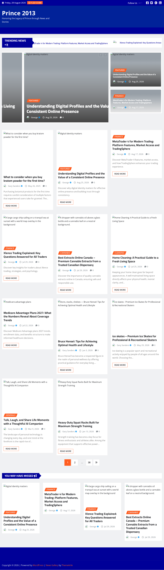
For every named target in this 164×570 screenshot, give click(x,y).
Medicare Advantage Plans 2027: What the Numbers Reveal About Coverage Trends (27, 316)
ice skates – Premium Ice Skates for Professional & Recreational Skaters (134, 338)
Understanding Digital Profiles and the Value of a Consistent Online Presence (52, 108)
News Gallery (52, 565)
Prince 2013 (18, 13)
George (13, 117)
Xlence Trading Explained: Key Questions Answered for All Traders (25, 254)
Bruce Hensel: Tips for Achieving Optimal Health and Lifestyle (77, 343)
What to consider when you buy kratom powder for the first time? (24, 178)
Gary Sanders (14, 186)
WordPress (38, 565)
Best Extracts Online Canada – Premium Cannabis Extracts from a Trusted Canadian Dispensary (79, 261)
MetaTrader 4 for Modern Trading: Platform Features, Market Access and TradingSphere (132, 101)
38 (89, 462)
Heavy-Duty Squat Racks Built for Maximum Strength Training (78, 424)
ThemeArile (67, 565)
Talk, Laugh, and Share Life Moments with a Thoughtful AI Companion (26, 421)
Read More (11, 205)
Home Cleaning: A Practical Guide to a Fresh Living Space (135, 259)
